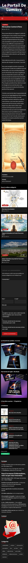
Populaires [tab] (17, 401)
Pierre (4, 29)
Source (21, 554)
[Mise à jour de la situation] (14, 198)
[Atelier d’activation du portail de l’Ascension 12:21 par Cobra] (14, 248)
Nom (3, 298)
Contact (12, 545)
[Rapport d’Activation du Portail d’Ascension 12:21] (14, 222)
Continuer (5, 453)
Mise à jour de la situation (8, 209)
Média (3, 551)
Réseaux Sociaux (13, 554)
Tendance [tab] (5, 406)
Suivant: (6, 180)
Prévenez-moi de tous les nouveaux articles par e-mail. (13, 328)
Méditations (10, 551)
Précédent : (7, 175)
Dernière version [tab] (7, 401)
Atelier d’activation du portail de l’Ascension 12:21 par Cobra (16, 428)
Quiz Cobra (18, 551)
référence (4, 554)
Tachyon (4, 557)
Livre (21, 548)
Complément (5, 24)
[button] (2, 18)
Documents (5, 548)
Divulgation (20, 545)
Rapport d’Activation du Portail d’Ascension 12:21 (15, 420)
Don (11, 548)
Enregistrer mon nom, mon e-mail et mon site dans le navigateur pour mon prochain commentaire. (13, 314)
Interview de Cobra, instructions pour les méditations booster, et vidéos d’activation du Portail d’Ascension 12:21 (16, 445)
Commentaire (6, 279)
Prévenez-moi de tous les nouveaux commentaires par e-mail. (11, 322)
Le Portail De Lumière (14, 7)
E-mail (17, 298)
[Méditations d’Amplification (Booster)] (4, 435)
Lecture (16, 548)
